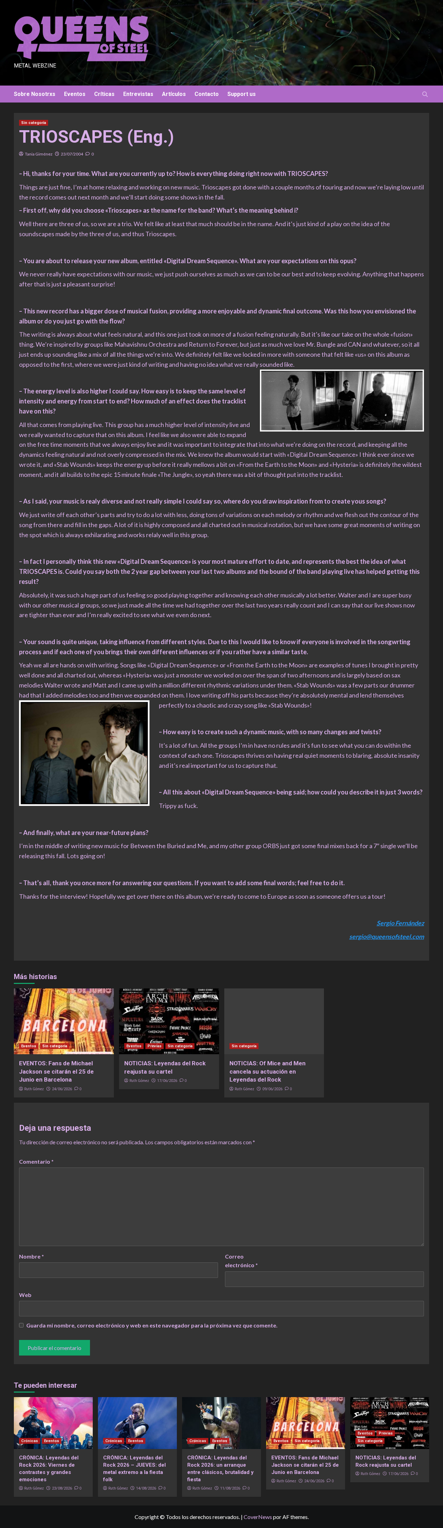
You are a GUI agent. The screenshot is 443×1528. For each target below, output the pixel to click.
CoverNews (258, 1516)
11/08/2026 (230, 1488)
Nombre (31, 1256)
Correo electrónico (241, 1261)
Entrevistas (138, 94)
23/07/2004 (72, 154)
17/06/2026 (167, 1080)
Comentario (36, 1161)
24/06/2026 (62, 1089)
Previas (154, 1046)
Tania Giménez (39, 154)
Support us (241, 94)
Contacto (207, 94)
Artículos (174, 94)
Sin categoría (33, 123)
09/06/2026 (272, 1089)
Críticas (104, 94)
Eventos (74, 94)
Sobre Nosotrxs (34, 94)
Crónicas (29, 1441)
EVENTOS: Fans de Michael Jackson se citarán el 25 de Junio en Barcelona (56, 1071)
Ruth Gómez (34, 1088)
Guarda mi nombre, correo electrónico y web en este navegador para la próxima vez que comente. (152, 1325)
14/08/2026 (146, 1488)
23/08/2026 (62, 1488)
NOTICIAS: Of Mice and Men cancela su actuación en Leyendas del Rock (267, 1071)
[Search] (425, 94)
